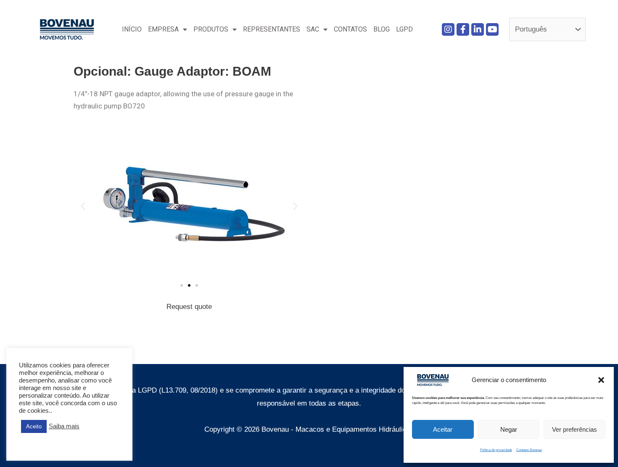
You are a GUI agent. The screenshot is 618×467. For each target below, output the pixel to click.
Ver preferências (574, 429)
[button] (601, 380)
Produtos (210, 29)
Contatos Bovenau (529, 450)
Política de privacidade (496, 450)
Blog (381, 29)
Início (132, 29)
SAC (312, 29)
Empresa (163, 29)
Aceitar (442, 429)
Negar (508, 429)
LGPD (404, 29)
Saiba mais (64, 426)
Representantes (271, 29)
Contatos (350, 29)
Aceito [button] (34, 426)
